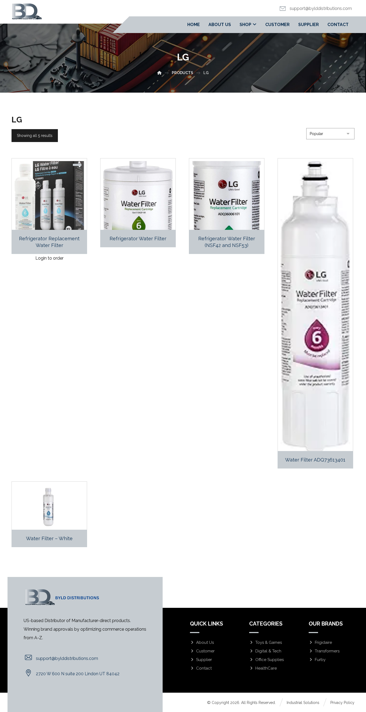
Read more (141, 214)
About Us (205, 642)
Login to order (49, 258)
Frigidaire (323, 642)
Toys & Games (268, 642)
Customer (205, 651)
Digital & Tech (268, 651)
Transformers (327, 651)
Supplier (204, 659)
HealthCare (266, 668)
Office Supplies (269, 659)
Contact (204, 668)
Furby (320, 659)
